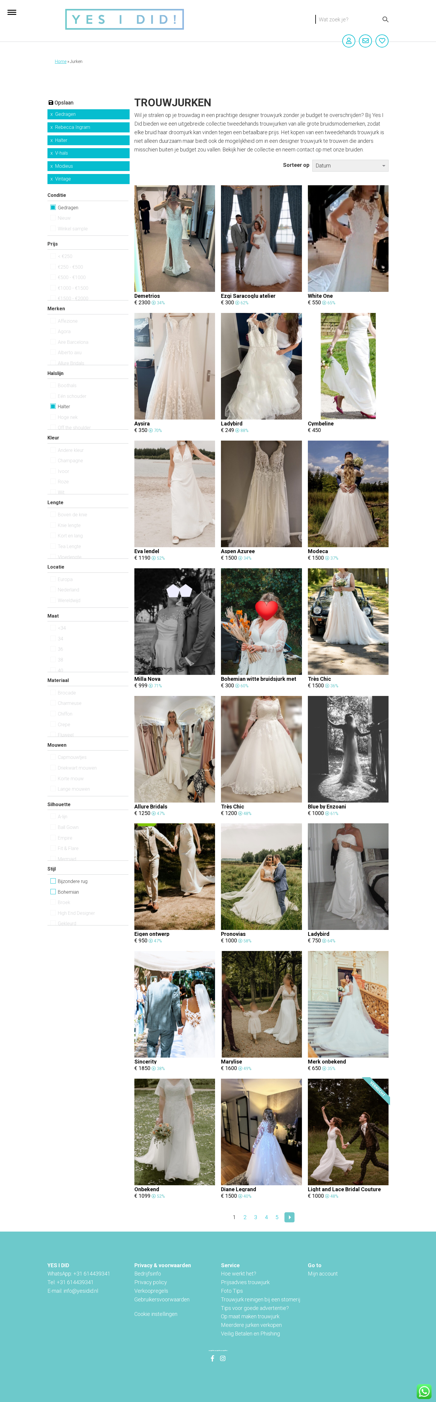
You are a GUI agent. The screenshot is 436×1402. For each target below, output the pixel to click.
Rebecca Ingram (72, 127)
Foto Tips (232, 1291)
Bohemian (68, 892)
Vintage (63, 179)
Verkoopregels (151, 1291)
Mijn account (323, 1273)
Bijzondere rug (72, 881)
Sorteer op (296, 165)
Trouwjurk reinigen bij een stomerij (260, 1299)
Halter (61, 140)
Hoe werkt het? (238, 1273)
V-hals (61, 153)
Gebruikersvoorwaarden (162, 1299)
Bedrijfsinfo (147, 1273)
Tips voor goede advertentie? (255, 1308)
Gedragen (65, 114)
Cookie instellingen (155, 1314)
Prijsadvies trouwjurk (245, 1282)
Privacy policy (150, 1282)
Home (60, 61)
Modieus (64, 166)
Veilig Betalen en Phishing (250, 1333)
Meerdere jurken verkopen (251, 1325)
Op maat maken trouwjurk (250, 1316)
